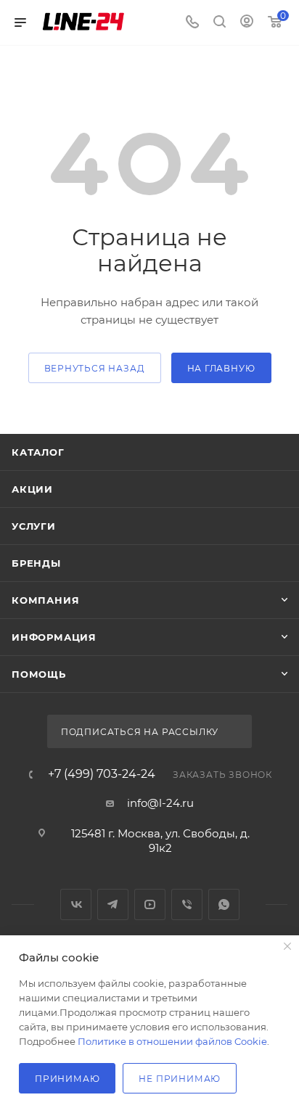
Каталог (38, 452)
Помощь (39, 674)
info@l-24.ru (160, 803)
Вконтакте (75, 904)
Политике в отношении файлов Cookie (172, 1041)
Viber (186, 904)
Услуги (34, 526)
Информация (54, 637)
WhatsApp (223, 904)
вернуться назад (94, 368)
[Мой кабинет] (246, 23)
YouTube (149, 904)
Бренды (36, 563)
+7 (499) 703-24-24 (101, 774)
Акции (32, 489)
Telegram (112, 904)
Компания (45, 600)
